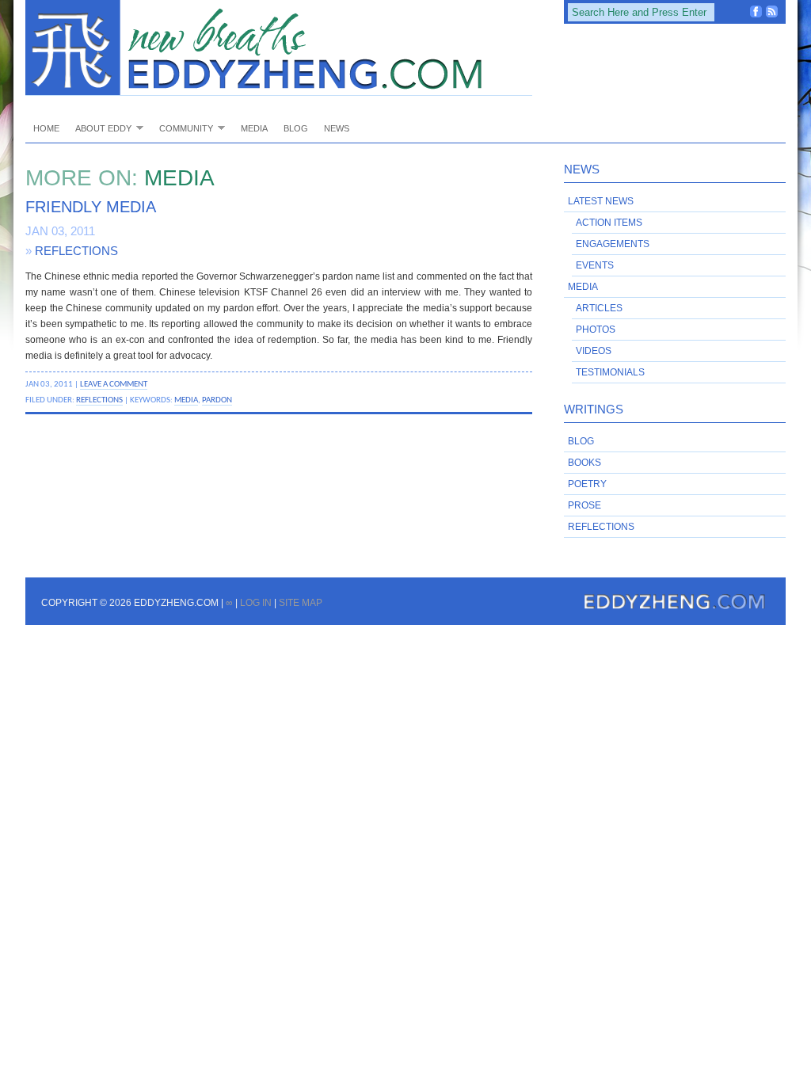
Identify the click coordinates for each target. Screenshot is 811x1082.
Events (595, 265)
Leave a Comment (113, 384)
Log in (256, 602)
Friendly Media (90, 206)
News (336, 128)
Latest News (601, 201)
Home (46, 128)
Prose (584, 505)
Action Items (609, 222)
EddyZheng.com (278, 48)
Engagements (612, 244)
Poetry (587, 484)
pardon (217, 400)
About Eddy (99, 128)
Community (182, 128)
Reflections (76, 250)
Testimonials (610, 372)
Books (584, 462)
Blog (296, 128)
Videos (593, 350)
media (186, 400)
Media (254, 128)
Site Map (300, 602)
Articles (599, 308)
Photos (595, 329)
